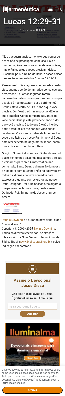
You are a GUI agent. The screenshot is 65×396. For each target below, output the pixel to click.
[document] (32, 198)
